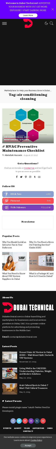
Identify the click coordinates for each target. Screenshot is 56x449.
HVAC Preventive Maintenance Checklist (23, 149)
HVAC (26, 137)
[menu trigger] (5, 23)
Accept (28, 446)
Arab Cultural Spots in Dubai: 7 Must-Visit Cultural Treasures (33, 387)
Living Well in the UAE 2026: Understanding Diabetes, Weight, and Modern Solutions (35, 371)
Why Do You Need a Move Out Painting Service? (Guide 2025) (41, 245)
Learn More (28, 15)
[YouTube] (39, 177)
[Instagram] (30, 177)
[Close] (52, 9)
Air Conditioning (13, 137)
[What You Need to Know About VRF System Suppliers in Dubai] (14, 261)
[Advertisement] (28, 57)
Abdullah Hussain (13, 155)
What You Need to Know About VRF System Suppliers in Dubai (13, 276)
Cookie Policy (36, 440)
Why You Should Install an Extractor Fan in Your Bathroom (14, 245)
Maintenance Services (16, 140)
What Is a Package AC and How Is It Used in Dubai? (41, 275)
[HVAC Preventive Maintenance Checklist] (28, 125)
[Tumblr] (35, 177)
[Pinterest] (26, 177)
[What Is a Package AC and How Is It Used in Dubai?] (41, 261)
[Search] (51, 23)
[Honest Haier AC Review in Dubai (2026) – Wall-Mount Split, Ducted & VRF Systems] (9, 357)
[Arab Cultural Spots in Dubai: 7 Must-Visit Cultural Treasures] (9, 388)
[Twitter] (21, 177)
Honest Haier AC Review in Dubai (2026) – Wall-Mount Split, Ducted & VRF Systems (36, 355)
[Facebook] (16, 177)
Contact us (29, 168)
